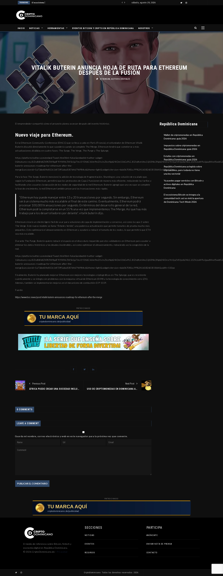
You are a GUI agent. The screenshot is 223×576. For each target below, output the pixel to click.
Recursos (90, 552)
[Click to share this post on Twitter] (85, 369)
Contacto (152, 552)
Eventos (89, 544)
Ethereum (105, 79)
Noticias (34, 28)
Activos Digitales (120, 79)
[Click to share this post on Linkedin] (93, 369)
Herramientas (56, 28)
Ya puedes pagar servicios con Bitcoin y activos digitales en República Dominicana (184, 184)
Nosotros (144, 28)
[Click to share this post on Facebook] (73, 369)
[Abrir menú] (203, 27)
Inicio (21, 28)
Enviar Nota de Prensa (159, 544)
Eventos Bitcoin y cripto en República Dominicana (103, 28)
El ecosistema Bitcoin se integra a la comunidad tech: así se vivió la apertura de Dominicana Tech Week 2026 (183, 198)
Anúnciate (152, 535)
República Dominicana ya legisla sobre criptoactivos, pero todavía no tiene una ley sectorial (183, 170)
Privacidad (62, 551)
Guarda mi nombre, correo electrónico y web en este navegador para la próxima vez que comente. (71, 436)
